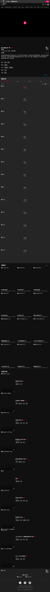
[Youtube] (30, 583)
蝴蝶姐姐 (11, 67)
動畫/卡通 (17, 384)
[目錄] (2, 4)
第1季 (6, 81)
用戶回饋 (22, 587)
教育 (8, 62)
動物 (16, 403)
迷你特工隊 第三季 (19, 497)
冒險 (26, 403)
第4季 (41, 81)
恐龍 (26, 500)
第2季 (18, 81)
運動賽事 (24, 520)
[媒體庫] (48, 4)
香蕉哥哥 (6, 67)
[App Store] (20, 577)
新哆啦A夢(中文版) (19, 381)
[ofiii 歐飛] (5, 4)
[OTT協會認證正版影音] (47, 48)
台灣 (6, 50)
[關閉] (1, 1)
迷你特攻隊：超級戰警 (19, 400)
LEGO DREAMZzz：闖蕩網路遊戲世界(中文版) (24, 536)
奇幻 (24, 539)
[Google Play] (29, 577)
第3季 (29, 81)
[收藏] (46, 53)
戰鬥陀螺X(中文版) (19, 517)
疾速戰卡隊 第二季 (19, 420)
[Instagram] (25, 583)
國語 (9, 50)
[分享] (48, 53)
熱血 (24, 442)
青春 (28, 520)
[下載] (43, 4)
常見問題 (18, 587)
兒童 (5, 62)
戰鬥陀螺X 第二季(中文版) (20, 439)
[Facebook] (20, 583)
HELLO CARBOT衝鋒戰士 (20, 556)
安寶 (16, 478)
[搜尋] (45, 4)
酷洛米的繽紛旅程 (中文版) (20, 458)
